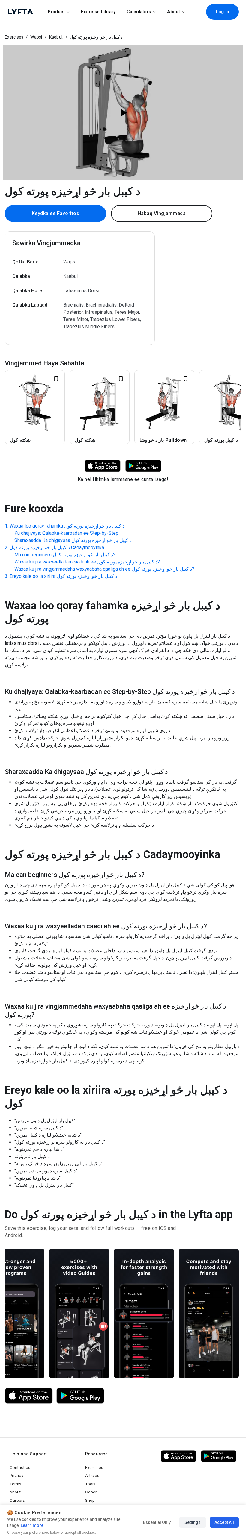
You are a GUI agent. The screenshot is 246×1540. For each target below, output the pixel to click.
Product (56, 11)
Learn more (32, 1525)
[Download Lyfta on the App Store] (29, 1396)
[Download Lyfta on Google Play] (143, 465)
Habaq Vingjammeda (162, 213)
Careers (17, 1500)
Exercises (14, 37)
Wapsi (36, 37)
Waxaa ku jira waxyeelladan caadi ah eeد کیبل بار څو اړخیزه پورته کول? (87, 562)
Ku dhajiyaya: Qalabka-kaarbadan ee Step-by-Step (66, 533)
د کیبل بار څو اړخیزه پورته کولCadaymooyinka (57, 547)
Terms (15, 1483)
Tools (90, 1483)
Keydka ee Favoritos (56, 213)
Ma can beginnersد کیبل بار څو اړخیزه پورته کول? (65, 554)
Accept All (224, 1522)
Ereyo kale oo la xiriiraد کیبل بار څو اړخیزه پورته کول (63, 576)
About (173, 11)
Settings (192, 1522)
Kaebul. (56, 37)
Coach (91, 1491)
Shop (90, 1500)
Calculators (139, 11)
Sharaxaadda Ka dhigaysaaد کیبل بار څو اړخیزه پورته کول (73, 540)
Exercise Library (98, 11)
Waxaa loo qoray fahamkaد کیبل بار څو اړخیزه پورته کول (67, 526)
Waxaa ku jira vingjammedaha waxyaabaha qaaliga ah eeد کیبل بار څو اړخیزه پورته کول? (104, 569)
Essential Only (157, 1522)
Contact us (20, 1467)
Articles (92, 1475)
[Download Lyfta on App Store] (103, 465)
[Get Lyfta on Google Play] (80, 1396)
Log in (222, 11)
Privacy (16, 1475)
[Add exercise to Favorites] (56, 378)
